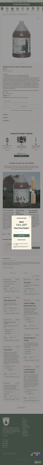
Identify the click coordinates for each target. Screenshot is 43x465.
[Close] (30, 217)
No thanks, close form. (21, 239)
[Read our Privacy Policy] (29, 246)
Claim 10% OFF (21, 235)
